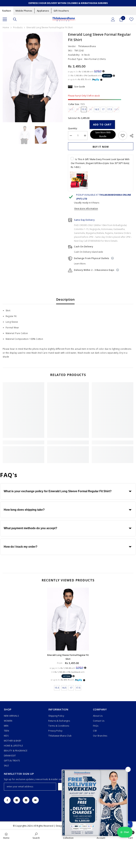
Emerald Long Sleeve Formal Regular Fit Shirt (68, 657)
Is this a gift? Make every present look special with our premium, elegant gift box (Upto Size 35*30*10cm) (100, 163)
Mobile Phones (24, 10)
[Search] (15, 19)
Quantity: (72, 128)
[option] (33, 77)
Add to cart (103, 124)
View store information (86, 208)
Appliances (43, 10)
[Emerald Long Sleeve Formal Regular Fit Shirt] (68, 619)
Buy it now (101, 146)
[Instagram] (16, 800)
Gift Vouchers (61, 10)
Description (65, 299)
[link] (23, 442)
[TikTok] (26, 800)
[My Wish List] (131, 19)
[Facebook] (7, 800)
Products (17, 27)
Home (6, 27)
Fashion (6, 10)
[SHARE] (130, 135)
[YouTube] (35, 800)
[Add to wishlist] (122, 135)
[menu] (5, 19)
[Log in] (113, 19)
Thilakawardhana (87, 46)
